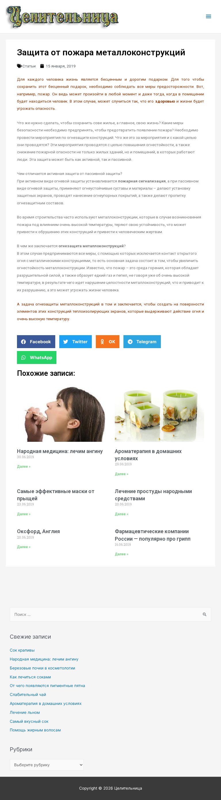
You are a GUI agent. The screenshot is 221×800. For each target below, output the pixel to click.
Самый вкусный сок (29, 721)
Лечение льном (25, 712)
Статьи (29, 66)
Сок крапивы (22, 650)
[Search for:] (111, 614)
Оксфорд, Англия (38, 531)
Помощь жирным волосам (35, 730)
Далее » (24, 467)
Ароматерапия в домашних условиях (45, 703)
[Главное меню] (208, 17)
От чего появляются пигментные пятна (47, 685)
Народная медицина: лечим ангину (60, 451)
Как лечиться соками (30, 677)
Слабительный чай (28, 694)
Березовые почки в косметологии (42, 668)
